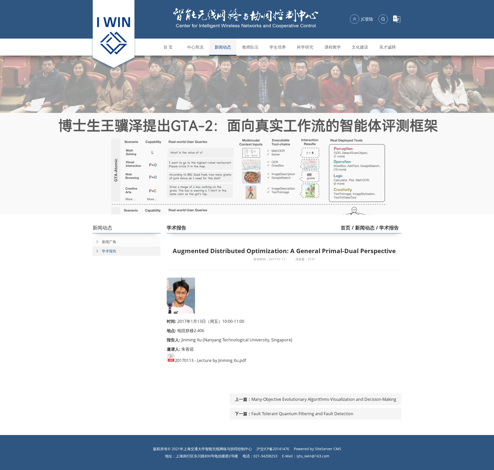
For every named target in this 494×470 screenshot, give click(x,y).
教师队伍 (250, 47)
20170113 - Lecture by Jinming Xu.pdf (210, 360)
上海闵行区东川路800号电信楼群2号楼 (207, 456)
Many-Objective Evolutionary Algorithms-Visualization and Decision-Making (323, 399)
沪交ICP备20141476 (273, 448)
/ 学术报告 (387, 227)
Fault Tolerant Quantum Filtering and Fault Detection (302, 413)
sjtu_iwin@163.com (312, 456)
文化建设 (360, 47)
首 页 (168, 47)
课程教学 (332, 47)
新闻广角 (109, 241)
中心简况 (195, 47)
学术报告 (109, 251)
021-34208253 (265, 456)
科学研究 (305, 47)
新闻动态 (223, 47)
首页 (345, 227)
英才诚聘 (387, 47)
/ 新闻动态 (362, 227)
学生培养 (277, 47)
